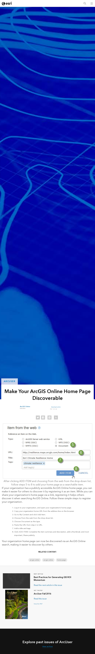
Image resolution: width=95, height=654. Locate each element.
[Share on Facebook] (43, 417)
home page (61, 560)
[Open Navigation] (92, 3)
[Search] (84, 3)
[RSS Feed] (56, 417)
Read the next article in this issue (48, 585)
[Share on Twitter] (38, 417)
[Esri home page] (7, 4)
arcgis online (34, 560)
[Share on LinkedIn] (49, 417)
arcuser (9, 381)
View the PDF (38, 604)
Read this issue (40, 598)
